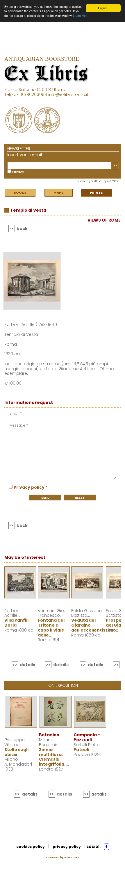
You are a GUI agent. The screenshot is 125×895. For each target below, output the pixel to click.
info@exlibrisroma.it (68, 94)
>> (115, 165)
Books (20, 192)
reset (80, 497)
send (45, 497)
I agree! (103, 8)
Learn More (80, 15)
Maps (58, 192)
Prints (96, 192)
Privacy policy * (30, 487)
